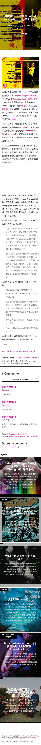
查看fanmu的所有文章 (31, 357)
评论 (15, 741)
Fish (27, 127)
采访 (11, 741)
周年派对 (23, 105)
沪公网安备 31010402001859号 (27, 738)
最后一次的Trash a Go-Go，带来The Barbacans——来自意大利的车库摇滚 (20, 512)
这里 (14, 119)
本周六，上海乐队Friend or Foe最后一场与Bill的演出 (20, 19)
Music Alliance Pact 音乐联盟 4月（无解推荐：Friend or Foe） (20, 646)
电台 (23, 741)
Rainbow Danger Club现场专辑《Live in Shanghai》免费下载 (20, 466)
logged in (13, 447)
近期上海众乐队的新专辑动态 (20, 557)
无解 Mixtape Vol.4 (20, 599)
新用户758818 (9, 416)
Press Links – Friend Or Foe (18, 434)
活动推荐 (32, 351)
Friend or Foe (10, 351)
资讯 (7, 741)
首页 (3, 741)
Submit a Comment (20, 379)
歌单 (32, 741)
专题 (19, 741)
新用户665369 (9, 402)
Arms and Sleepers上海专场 (24, 95)
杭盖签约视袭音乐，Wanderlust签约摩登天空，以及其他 (20, 692)
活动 (27, 741)
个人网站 (18, 357)
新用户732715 (9, 387)
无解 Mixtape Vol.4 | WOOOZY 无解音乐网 (23, 436)
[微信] (23, 34)
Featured (25, 351)
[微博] (26, 34)
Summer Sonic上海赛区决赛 (25, 98)
